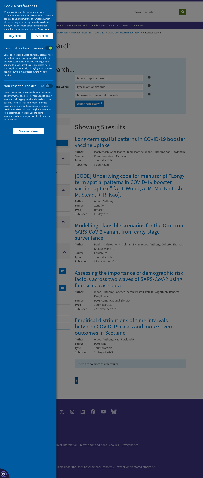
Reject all (15, 36)
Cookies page (44, 29)
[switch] (31, 48)
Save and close (28, 131)
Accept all (42, 36)
